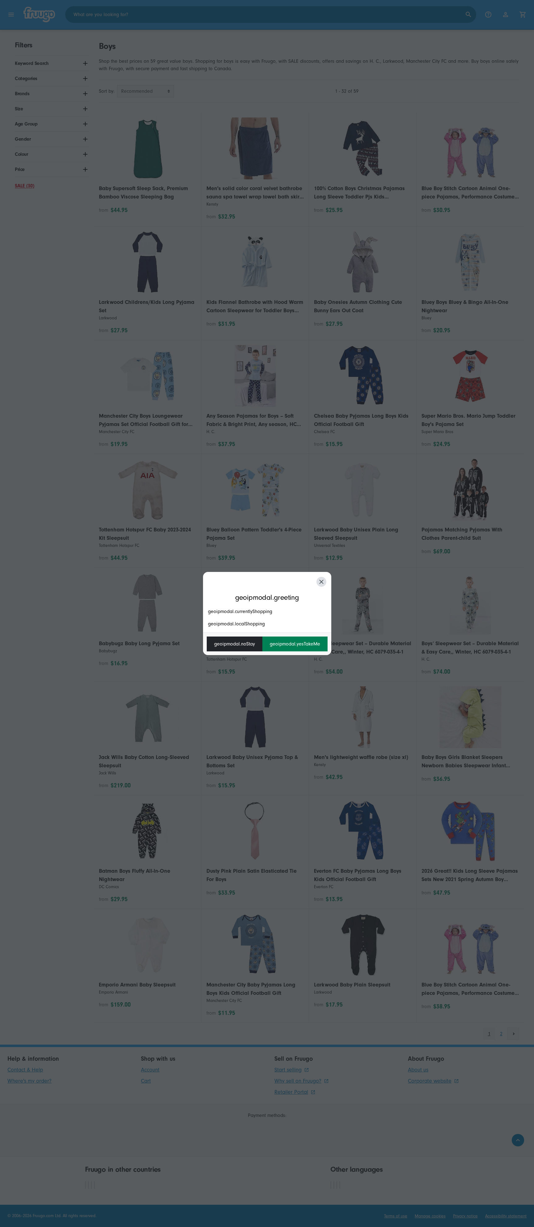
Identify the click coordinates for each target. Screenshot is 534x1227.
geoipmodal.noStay (234, 644)
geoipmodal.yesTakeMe (295, 644)
